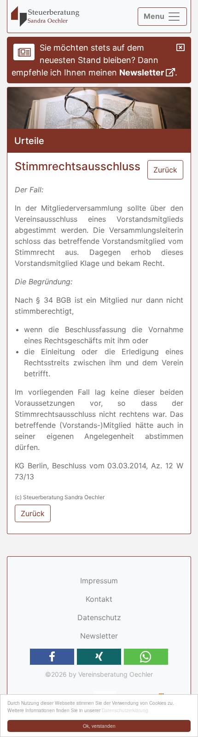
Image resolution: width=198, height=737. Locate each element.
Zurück (165, 169)
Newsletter (142, 72)
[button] (52, 657)
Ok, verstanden (99, 725)
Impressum (99, 580)
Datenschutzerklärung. (126, 710)
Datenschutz (99, 617)
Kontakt (99, 599)
